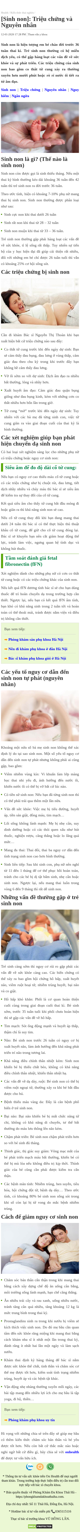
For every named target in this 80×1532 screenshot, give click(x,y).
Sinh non (8, 90)
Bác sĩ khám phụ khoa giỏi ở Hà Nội (37, 658)
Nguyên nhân (55, 90)
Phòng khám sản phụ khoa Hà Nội (35, 639)
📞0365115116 (61, 1511)
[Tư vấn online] (40, 1466)
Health (4, 12)
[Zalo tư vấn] (29, 1466)
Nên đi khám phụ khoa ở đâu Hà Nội (37, 649)
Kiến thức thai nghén (22, 12)
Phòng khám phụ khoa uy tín (31, 1420)
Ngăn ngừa (20, 96)
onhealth (72, 1452)
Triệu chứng (30, 90)
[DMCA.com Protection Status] (40, 1528)
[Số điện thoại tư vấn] (50, 1466)
